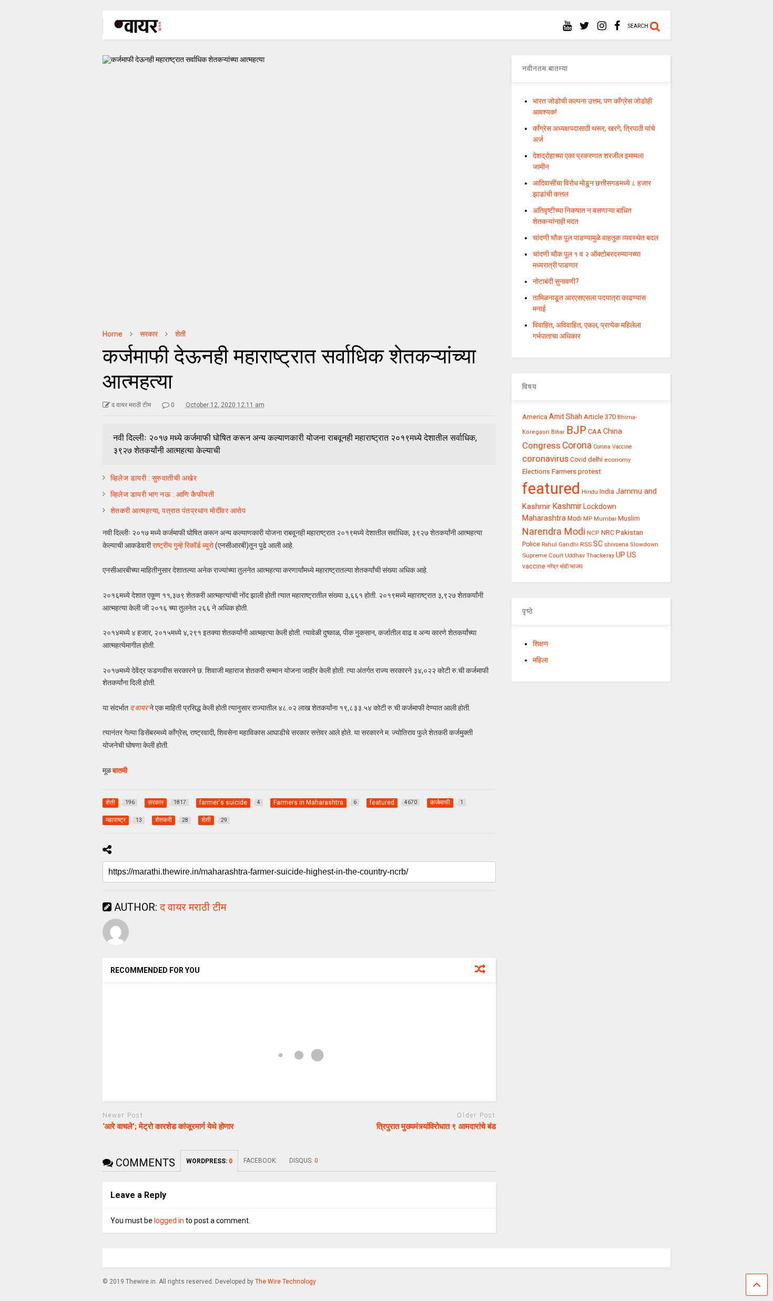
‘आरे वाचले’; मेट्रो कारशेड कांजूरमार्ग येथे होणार (168, 1126)
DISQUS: (303, 1160)
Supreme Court (542, 555)
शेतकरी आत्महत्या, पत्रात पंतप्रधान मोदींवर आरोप (178, 510)
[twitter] (584, 26)
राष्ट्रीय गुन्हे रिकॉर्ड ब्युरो (182, 545)
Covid (578, 459)
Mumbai (605, 518)
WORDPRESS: (209, 1161)
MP (587, 518)
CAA (595, 431)
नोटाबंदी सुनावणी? (556, 281)
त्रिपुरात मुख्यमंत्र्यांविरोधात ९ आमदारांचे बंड (436, 1126)
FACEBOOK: (261, 1160)
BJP (576, 430)
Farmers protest (576, 471)
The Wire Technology (285, 1281)
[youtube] (567, 26)
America (534, 417)
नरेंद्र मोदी (557, 566)
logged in (169, 1220)
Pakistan (629, 532)
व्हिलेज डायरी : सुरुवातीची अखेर (153, 478)
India (606, 491)
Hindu (590, 492)
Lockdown (599, 506)
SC (598, 544)
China (612, 431)
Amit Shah (565, 416)
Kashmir (567, 506)
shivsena (616, 544)
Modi (574, 518)
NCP (593, 533)
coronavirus (545, 458)
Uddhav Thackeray (589, 555)
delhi (595, 459)
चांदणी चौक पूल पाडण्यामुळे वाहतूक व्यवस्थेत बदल (595, 237)
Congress (541, 445)
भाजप (576, 566)
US (631, 555)
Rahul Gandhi (560, 544)
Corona (577, 445)
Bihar (558, 432)
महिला (540, 660)
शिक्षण (540, 643)
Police (531, 544)
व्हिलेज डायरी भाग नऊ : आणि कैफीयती (162, 494)
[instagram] (601, 26)
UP (620, 555)
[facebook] (617, 26)
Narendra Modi (553, 531)
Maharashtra (544, 518)
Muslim (629, 518)
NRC (607, 532)
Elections (536, 471)
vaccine (533, 566)
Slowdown (644, 544)
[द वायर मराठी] (133, 29)
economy (617, 459)
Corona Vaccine (612, 446)
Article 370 (600, 417)
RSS (586, 544)
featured (551, 488)
